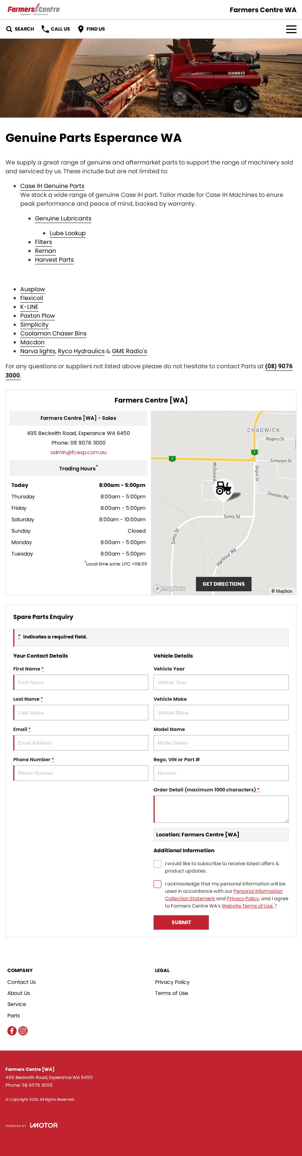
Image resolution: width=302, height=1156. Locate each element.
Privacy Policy (243, 898)
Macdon (32, 342)
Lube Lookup (68, 233)
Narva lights (37, 351)
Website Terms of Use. (248, 905)
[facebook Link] (12, 1030)
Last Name (28, 699)
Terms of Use (171, 993)
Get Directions (224, 584)
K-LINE (29, 307)
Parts (13, 1015)
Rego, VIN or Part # (177, 759)
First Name (28, 668)
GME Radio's (129, 351)
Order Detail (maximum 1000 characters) (207, 789)
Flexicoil (31, 298)
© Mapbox (281, 591)
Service (16, 1004)
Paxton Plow (37, 315)
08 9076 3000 (88, 442)
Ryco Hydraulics (81, 351)
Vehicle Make (170, 699)
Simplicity (34, 324)
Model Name (169, 729)
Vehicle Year (169, 668)
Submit (181, 922)
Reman (45, 251)
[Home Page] (34, 10)
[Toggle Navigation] (291, 29)
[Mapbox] (171, 588)
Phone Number (33, 759)
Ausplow (32, 289)
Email (22, 729)
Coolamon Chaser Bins (53, 333)
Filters (43, 242)
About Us (18, 993)
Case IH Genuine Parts (52, 186)
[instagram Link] (23, 1030)
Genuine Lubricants (63, 218)
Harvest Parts (54, 259)
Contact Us (21, 982)
